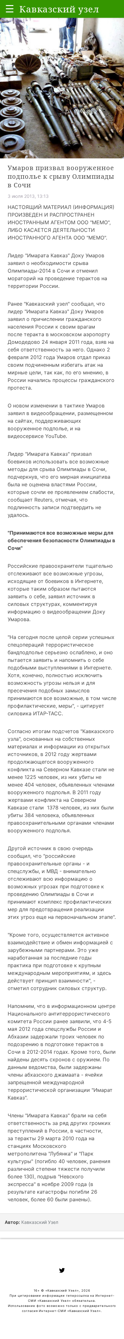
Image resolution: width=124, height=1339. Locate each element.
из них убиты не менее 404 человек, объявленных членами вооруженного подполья (61, 784)
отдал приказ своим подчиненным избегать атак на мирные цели (59, 365)
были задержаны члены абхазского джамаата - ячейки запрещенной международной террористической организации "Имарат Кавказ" (60, 1082)
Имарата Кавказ (46, 311)
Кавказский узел (47, 304)
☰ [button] (9, 9)
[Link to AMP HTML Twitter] (62, 1271)
